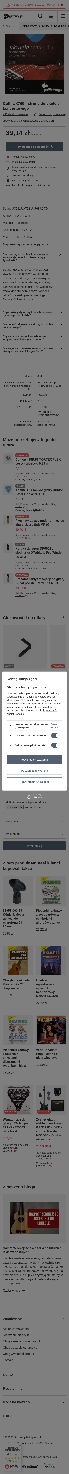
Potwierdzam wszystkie (34, 759)
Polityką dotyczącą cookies (40, 696)
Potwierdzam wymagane (34, 781)
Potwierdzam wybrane (34, 770)
